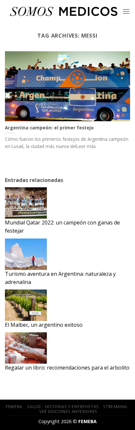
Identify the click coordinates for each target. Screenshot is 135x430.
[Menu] (126, 11)
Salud (34, 406)
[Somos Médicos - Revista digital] (63, 11)
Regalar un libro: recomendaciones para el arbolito (67, 367)
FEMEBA (14, 406)
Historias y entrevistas (72, 406)
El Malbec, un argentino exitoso (44, 324)
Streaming (115, 406)
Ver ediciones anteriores (68, 411)
